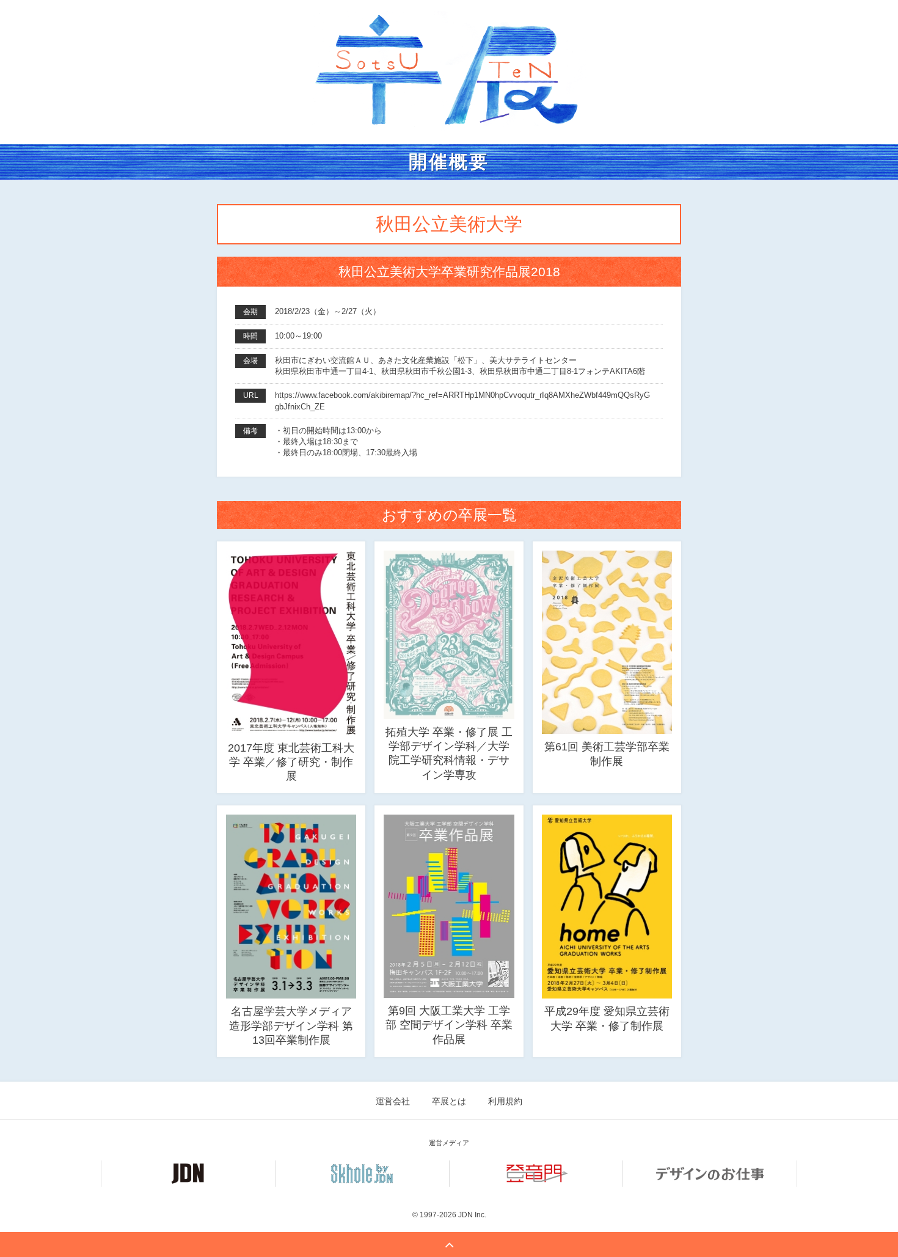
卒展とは (449, 1101)
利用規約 (505, 1101)
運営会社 (393, 1101)
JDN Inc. (472, 1215)
